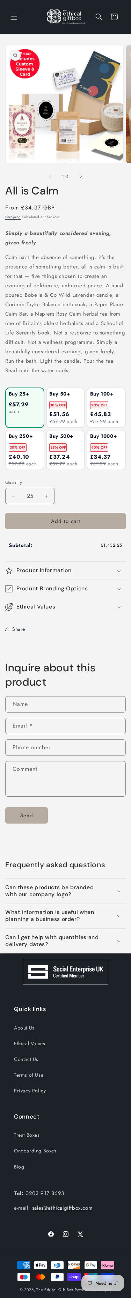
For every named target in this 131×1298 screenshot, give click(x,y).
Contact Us (26, 1059)
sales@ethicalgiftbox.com (62, 1208)
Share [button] (18, 629)
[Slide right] (81, 176)
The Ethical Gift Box (54, 1289)
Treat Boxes (27, 1134)
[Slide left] (50, 176)
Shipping (13, 217)
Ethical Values (29, 1043)
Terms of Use (28, 1074)
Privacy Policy (30, 1090)
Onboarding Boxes (35, 1150)
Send (26, 815)
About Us (24, 1027)
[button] (14, 16)
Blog (19, 1166)
